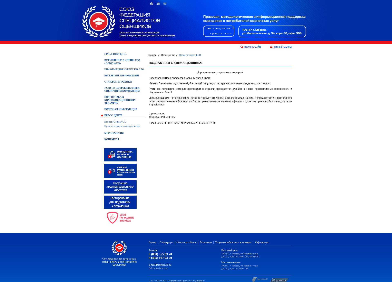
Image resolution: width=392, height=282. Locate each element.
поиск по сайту (252, 47)
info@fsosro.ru (163, 264)
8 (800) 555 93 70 (223, 28)
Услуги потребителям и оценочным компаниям (122, 89)
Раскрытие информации (121, 75)
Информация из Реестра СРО (124, 69)
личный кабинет (283, 47)
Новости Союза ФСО (115, 121)
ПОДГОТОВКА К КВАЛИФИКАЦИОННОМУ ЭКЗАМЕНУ (120, 100)
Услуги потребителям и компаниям (233, 242)
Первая (152, 242)
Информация (261, 242)
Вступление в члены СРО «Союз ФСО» (122, 62)
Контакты (111, 139)
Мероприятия (114, 133)
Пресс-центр (113, 115)
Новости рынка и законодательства (122, 126)
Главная (152, 55)
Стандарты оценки (118, 81)
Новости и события (186, 242)
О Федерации (166, 242)
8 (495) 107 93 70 (221, 33)
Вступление (206, 242)
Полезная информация (120, 109)
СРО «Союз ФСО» (115, 54)
